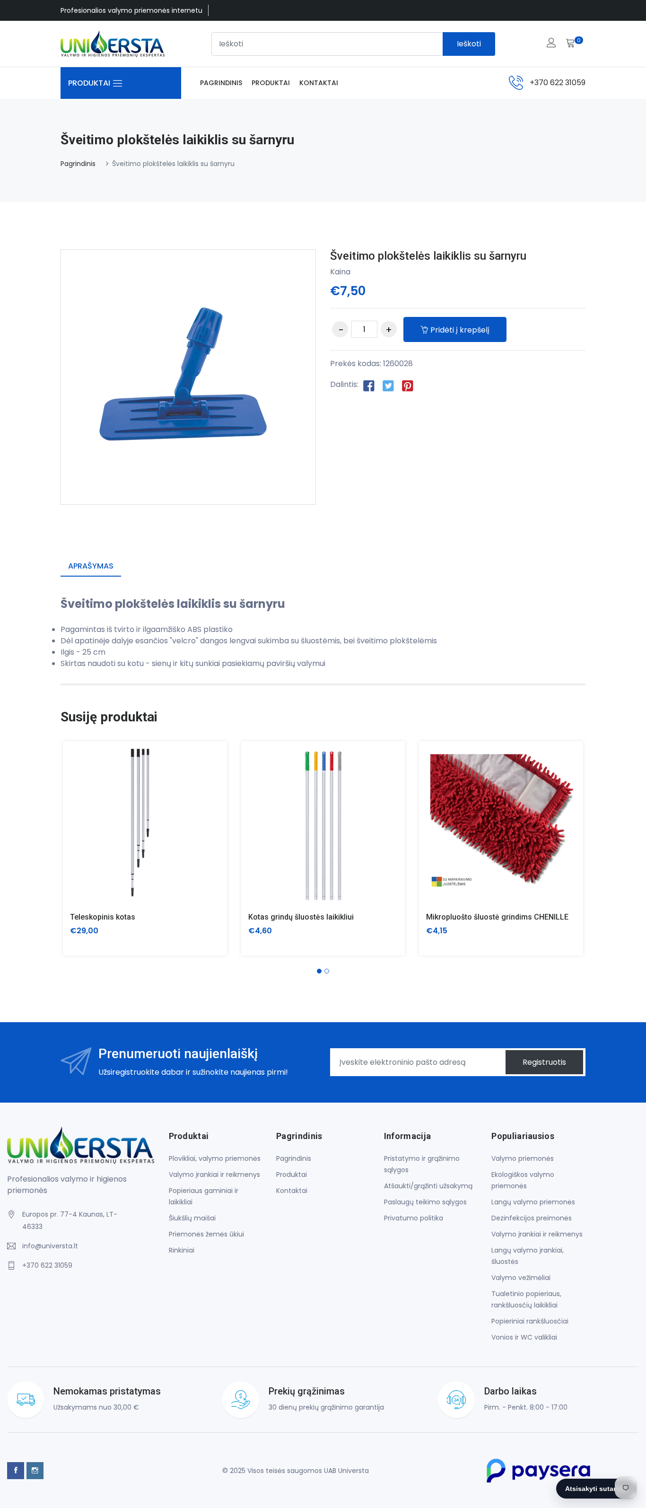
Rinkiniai (181, 1250)
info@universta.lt (50, 1246)
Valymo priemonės (522, 1158)
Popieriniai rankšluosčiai (529, 1321)
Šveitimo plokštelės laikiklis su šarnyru (428, 256)
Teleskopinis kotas (102, 916)
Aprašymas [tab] (90, 566)
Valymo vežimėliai (520, 1277)
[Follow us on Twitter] (388, 385)
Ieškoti (469, 43)
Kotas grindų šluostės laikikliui (301, 916)
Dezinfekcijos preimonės (531, 1218)
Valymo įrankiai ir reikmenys (214, 1174)
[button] (319, 971)
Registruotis (544, 1062)
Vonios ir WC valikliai (524, 1337)
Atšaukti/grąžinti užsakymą (428, 1186)
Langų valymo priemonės (533, 1202)
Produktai (271, 83)
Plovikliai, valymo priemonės (215, 1158)
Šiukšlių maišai (192, 1218)
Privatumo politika (413, 1218)
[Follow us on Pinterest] (407, 385)
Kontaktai (318, 83)
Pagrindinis (221, 83)
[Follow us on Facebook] (368, 385)
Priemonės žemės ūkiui (206, 1234)
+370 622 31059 (557, 82)
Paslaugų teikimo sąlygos (425, 1202)
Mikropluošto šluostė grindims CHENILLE (497, 916)
